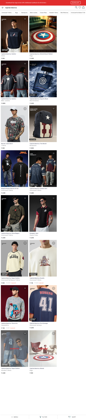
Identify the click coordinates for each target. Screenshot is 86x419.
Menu (16, 417)
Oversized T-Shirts (6, 12)
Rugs (16, 12)
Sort (74, 417)
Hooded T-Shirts (53, 12)
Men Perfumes (64, 12)
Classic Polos (43, 12)
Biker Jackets (33, 12)
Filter (44, 417)
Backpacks (24, 12)
